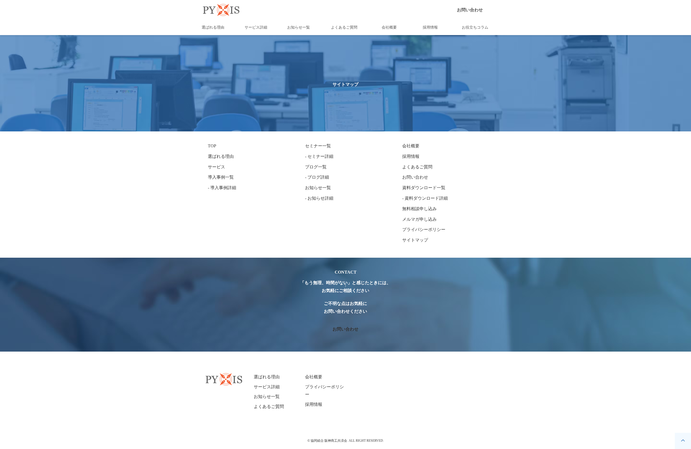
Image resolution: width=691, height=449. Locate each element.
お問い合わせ (470, 10)
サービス (216, 167)
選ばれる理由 (213, 27)
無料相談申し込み (419, 208)
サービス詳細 (256, 27)
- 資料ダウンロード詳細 (425, 198)
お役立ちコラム (475, 27)
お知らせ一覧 (298, 27)
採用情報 (430, 27)
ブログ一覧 (316, 167)
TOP (212, 146)
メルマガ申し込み (419, 219)
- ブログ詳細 (317, 177)
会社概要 (389, 27)
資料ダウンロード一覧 (423, 187)
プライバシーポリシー (423, 229)
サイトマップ (415, 240)
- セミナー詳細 (319, 156)
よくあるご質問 (344, 27)
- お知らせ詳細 (319, 198)
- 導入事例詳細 (222, 187)
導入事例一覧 (221, 177)
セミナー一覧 (318, 146)
